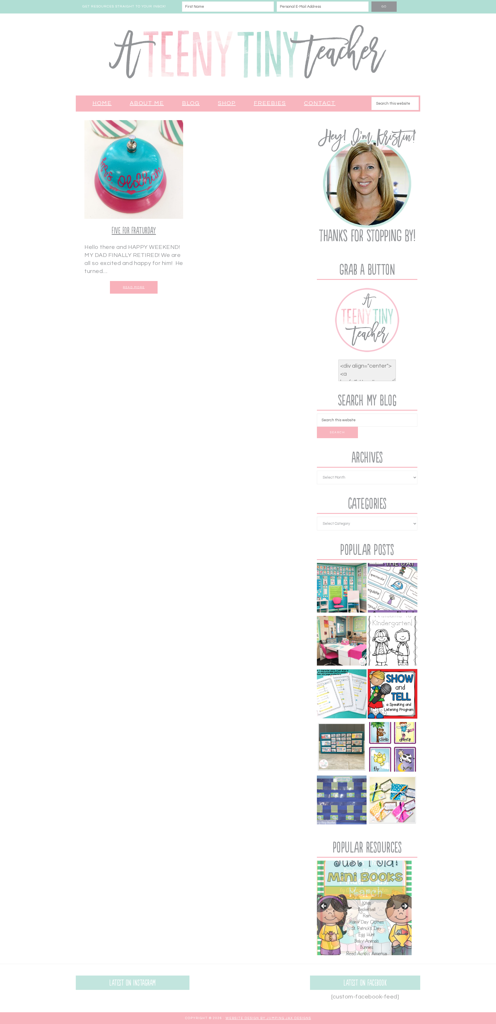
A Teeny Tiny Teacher (248, 54)
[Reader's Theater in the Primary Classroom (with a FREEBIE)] (342, 695)
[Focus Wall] (342, 589)
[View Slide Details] (364, 908)
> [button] (404, 906)
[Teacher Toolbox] (342, 748)
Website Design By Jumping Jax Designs (268, 1018)
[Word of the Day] (392, 589)
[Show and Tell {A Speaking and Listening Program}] (392, 695)
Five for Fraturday (134, 231)
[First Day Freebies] (392, 642)
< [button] (324, 906)
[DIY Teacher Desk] (342, 642)
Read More (134, 287)
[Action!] (392, 748)
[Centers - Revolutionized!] (342, 801)
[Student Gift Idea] (392, 801)
